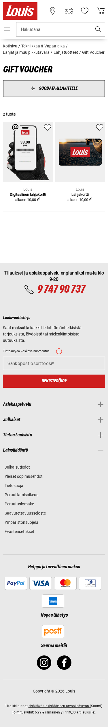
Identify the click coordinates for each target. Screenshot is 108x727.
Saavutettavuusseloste (25, 513)
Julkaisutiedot (17, 467)
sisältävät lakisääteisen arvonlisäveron (59, 706)
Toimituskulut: (23, 712)
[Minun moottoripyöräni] (69, 11)
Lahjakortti (80, 194)
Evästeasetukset (19, 531)
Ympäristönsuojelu (21, 522)
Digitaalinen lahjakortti (28, 194)
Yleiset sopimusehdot (24, 476)
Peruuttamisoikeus (21, 494)
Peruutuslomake (19, 504)
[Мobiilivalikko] (7, 29)
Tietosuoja (14, 485)
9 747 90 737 (61, 289)
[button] (98, 29)
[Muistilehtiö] (84, 11)
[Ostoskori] (100, 11)
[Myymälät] (52, 11)
